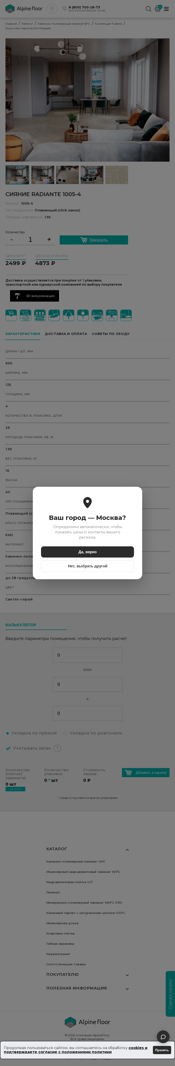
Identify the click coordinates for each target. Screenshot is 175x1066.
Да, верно (87, 552)
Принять (162, 1050)
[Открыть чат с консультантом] (163, 1036)
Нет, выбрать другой (87, 566)
